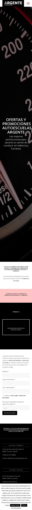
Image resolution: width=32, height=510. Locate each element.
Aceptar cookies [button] (15, 505)
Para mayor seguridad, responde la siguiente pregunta (13, 403)
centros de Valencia (15, 360)
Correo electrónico (8, 379)
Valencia (25, 278)
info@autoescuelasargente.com (17, 458)
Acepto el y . (14, 397)
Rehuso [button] (24, 505)
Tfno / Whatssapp (8, 387)
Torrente (16, 281)
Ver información (16, 508)
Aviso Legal (14, 395)
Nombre (5, 371)
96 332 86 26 (13, 482)
